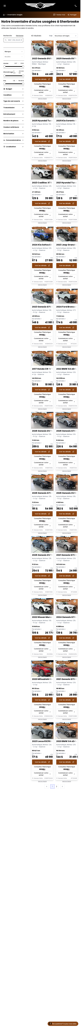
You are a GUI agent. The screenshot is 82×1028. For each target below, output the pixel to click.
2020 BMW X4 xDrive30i (69, 741)
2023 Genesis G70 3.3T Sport (47, 306)
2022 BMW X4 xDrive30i (69, 368)
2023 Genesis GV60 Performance (50, 58)
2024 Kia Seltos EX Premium (47, 244)
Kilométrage (8, 72)
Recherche (7, 36)
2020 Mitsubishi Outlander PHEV (49, 679)
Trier (51, 36)
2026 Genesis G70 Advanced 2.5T (50, 493)
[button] (62, 786)
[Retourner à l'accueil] (4, 15)
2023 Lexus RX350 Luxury (45, 741)
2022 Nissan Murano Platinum (48, 617)
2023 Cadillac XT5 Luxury (46, 182)
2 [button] (56, 786)
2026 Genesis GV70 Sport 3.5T (48, 431)
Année (5, 63)
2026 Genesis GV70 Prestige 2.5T (49, 555)
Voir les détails (40, 79)
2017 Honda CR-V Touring (46, 368)
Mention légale (42, 98)
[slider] (4, 66)
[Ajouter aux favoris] (50, 42)
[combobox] (13, 51)
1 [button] (52, 786)
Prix (4, 81)
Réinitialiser (19, 36)
